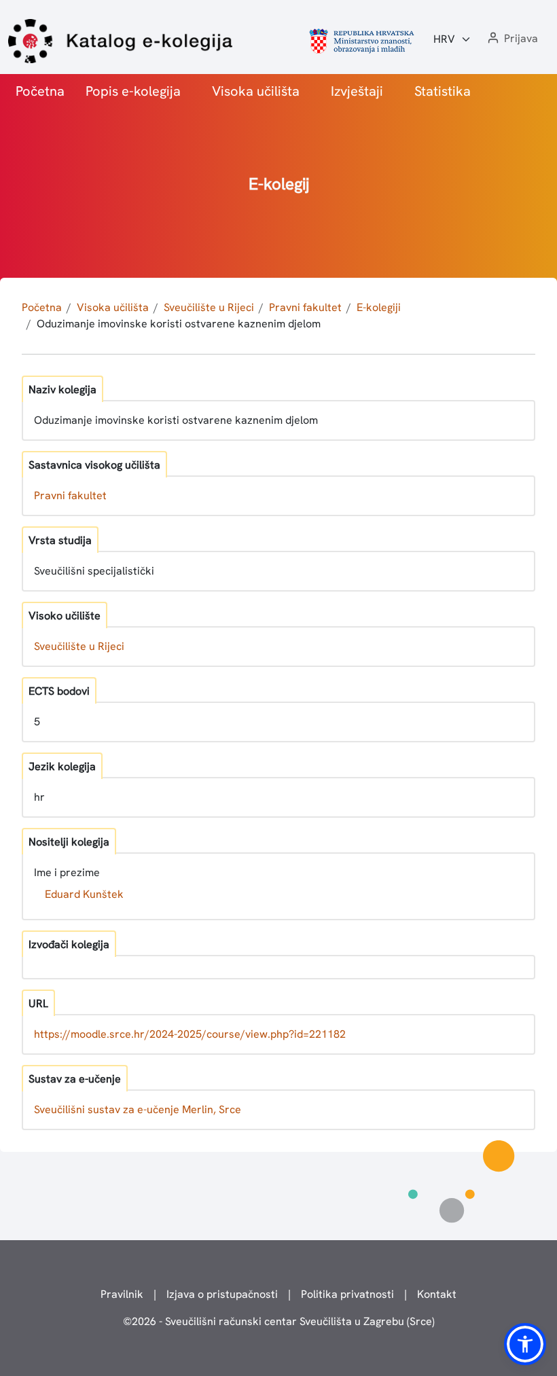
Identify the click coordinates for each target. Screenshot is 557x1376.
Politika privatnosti (347, 1294)
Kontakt (436, 1294)
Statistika (442, 91)
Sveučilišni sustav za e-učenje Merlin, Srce (137, 1109)
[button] (511, 39)
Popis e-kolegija (133, 91)
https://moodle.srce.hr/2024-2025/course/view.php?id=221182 (190, 1034)
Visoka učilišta (256, 91)
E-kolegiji (379, 307)
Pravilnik (122, 1294)
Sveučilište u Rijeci (209, 307)
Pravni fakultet (305, 307)
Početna (40, 91)
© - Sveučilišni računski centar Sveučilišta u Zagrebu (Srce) (279, 1321)
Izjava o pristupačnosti (222, 1294)
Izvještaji (357, 91)
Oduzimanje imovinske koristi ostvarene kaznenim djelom (179, 323)
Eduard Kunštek (84, 894)
